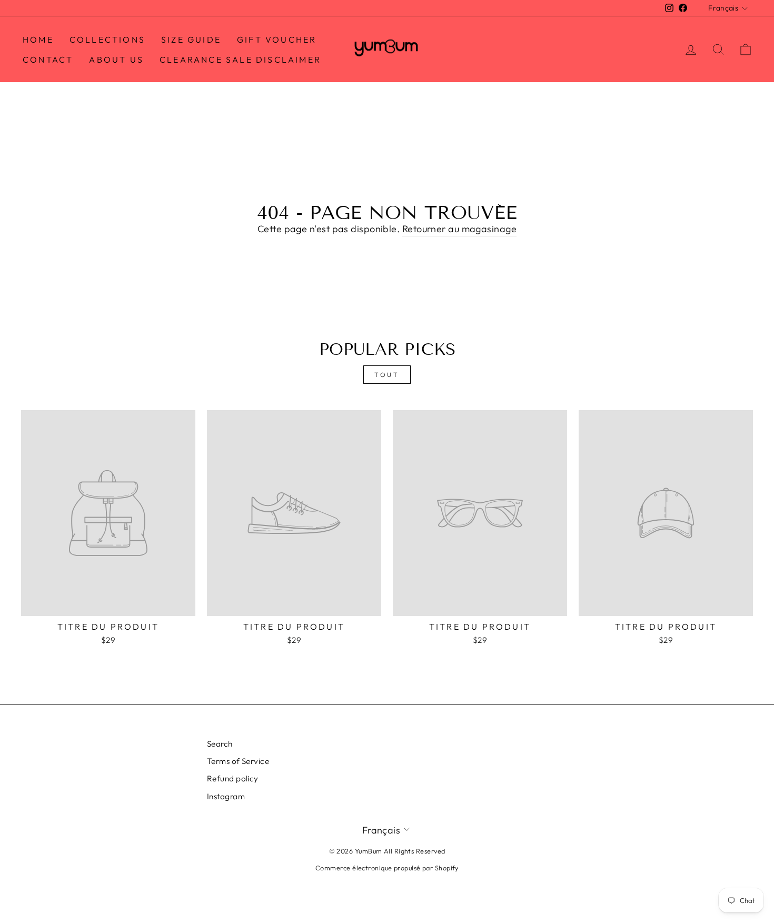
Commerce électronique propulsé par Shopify (387, 868)
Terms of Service (238, 761)
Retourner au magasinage (459, 229)
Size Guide (191, 39)
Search (220, 744)
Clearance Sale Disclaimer (240, 59)
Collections (107, 39)
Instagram (226, 796)
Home (38, 39)
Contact (48, 59)
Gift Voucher (276, 39)
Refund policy (233, 778)
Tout (386, 375)
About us (116, 59)
